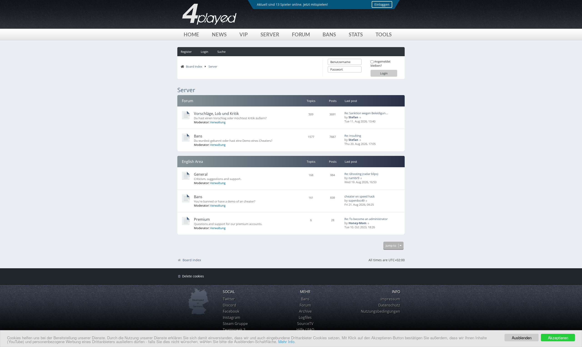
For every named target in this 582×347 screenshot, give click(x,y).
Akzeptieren (558, 337)
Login (204, 52)
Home (191, 34)
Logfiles (305, 317)
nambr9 (354, 178)
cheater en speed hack (359, 196)
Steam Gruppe (235, 323)
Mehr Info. (287, 341)
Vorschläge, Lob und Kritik (216, 113)
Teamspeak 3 (234, 329)
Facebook (231, 311)
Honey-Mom (357, 223)
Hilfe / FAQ (305, 329)
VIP (243, 34)
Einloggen (381, 4)
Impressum (390, 298)
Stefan (353, 117)
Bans (329, 34)
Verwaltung (218, 122)
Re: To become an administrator (366, 219)
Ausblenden (522, 337)
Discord (229, 305)
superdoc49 (356, 200)
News (219, 34)
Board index (194, 66)
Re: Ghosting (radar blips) (361, 174)
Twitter (229, 298)
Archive (305, 311)
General (201, 174)
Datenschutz (389, 305)
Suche (221, 52)
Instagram (231, 317)
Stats (356, 34)
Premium (202, 219)
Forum (301, 34)
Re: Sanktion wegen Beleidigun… (366, 113)
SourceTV (305, 323)
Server (270, 34)
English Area (192, 161)
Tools (384, 34)
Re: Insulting (352, 136)
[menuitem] (190, 276)
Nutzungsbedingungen (380, 311)
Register (186, 52)
